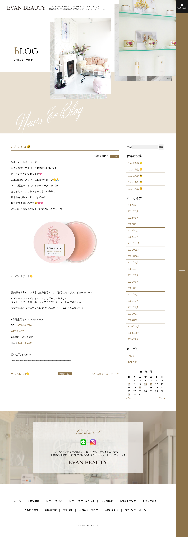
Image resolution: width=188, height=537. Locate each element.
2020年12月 (134, 320)
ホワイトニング (127, 501)
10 (145, 384)
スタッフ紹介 (149, 501)
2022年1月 (133, 237)
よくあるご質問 (30, 510)
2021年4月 (133, 294)
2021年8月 (133, 269)
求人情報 (68, 510)
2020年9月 (133, 339)
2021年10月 (134, 256)
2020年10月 (134, 333)
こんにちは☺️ (21, 373)
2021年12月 (134, 243)
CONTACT (181, 8)
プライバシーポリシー (137, 510)
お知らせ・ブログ (88, 510)
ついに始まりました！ (103, 373)
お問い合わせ (111, 510)
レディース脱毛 (54, 501)
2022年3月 (133, 224)
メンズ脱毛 (107, 501)
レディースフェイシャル (82, 501)
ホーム (17, 501)
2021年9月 (133, 262)
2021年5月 (133, 288)
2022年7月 (133, 205)
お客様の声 (51, 510)
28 (129, 394)
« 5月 (129, 398)
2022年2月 (133, 230)
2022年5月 (133, 218)
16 (140, 387)
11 (151, 384)
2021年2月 (133, 307)
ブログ (131, 356)
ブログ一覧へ (65, 374)
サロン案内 (33, 501)
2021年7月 (133, 275)
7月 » (162, 398)
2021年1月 (133, 313)
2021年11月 (134, 249)
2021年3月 (133, 301)
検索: (129, 147)
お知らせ (132, 362)
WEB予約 (16, 331)
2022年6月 (133, 211)
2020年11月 (134, 326)
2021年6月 (133, 282)
